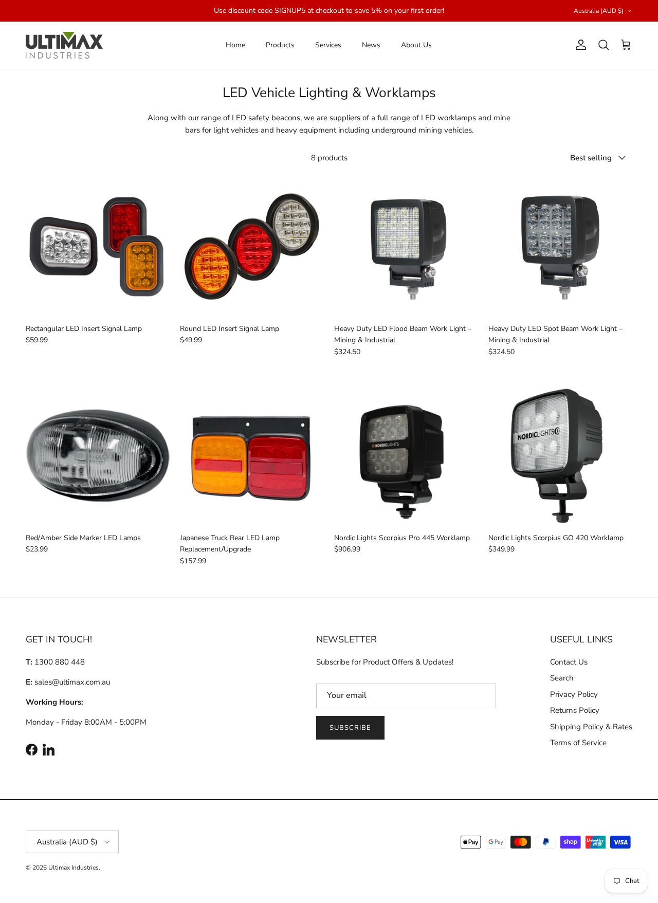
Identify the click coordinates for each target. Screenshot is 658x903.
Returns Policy (574, 710)
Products (280, 45)
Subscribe (350, 727)
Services (328, 45)
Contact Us (569, 662)
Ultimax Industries (73, 867)
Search (562, 678)
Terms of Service (578, 743)
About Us (416, 45)
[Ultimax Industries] (64, 45)
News (371, 45)
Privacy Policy (574, 694)
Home (235, 45)
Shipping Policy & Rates (591, 727)
